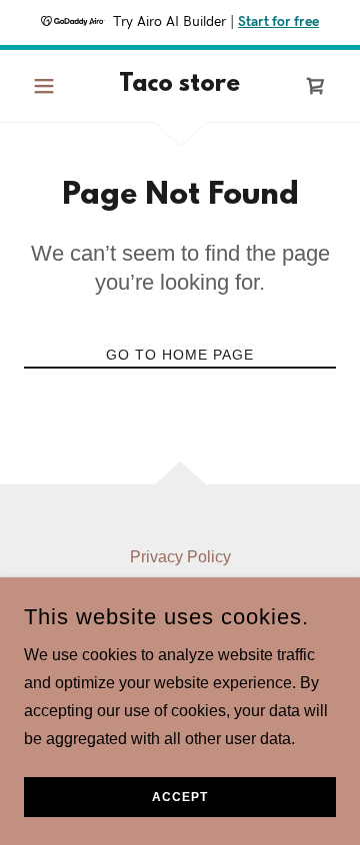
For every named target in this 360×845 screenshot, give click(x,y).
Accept (180, 797)
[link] (180, 86)
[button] (47, 86)
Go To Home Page (180, 355)
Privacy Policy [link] (180, 556)
